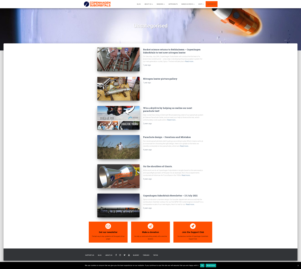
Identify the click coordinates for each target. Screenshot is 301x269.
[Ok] (298, 265)
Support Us (211, 4)
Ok (202, 265)
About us (148, 4)
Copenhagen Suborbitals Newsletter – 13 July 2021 (170, 195)
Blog (139, 4)
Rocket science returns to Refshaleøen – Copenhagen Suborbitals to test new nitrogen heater (172, 51)
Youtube (129, 255)
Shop (200, 4)
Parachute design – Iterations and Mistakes (167, 137)
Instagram (120, 255)
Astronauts (173, 4)
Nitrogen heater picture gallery (160, 78)
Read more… (189, 61)
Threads (146, 255)
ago (147, 65)
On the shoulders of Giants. (157, 166)
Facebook (116, 255)
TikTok (155, 255)
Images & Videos (187, 4)
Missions (160, 4)
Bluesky (136, 255)
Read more (211, 265)
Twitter (125, 255)
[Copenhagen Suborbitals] (97, 4)
